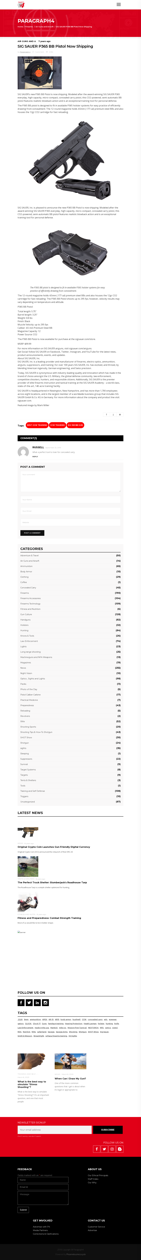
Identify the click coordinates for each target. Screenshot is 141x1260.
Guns (44, 1024)
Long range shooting (30, 652)
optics (108, 1028)
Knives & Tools (27, 636)
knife (116, 1024)
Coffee (23, 582)
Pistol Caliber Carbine (30, 694)
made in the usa (42, 1028)
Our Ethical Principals (98, 1175)
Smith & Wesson (25, 1036)
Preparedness (27, 705)
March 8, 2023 (23, 1077)
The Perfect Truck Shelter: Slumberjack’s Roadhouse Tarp (52, 882)
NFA (102, 1028)
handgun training (55, 1024)
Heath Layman (90, 1024)
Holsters (24, 625)
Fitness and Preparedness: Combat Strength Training (49, 918)
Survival (24, 764)
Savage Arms (61, 1032)
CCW (84, 1019)
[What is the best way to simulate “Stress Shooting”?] (33, 1061)
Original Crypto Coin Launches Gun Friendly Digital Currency (54, 847)
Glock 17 (36, 1024)
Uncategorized (27, 802)
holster (101, 1024)
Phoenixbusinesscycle (76, 1254)
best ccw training (37, 425)
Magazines (25, 662)
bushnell (76, 1019)
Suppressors (26, 759)
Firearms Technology (30, 603)
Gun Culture (26, 614)
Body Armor (26, 571)
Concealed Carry (28, 587)
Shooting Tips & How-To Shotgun (36, 732)
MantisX (54, 1028)
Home (20, 27)
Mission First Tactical (77, 1028)
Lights (23, 646)
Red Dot (26, 1032)
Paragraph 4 (25, 52)
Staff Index (93, 1179)
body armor (66, 1019)
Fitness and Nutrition (30, 609)
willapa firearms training (56, 1036)
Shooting (73, 1032)
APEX (44, 1019)
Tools (22, 785)
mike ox (62, 1028)
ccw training (57, 425)
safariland (41, 1032)
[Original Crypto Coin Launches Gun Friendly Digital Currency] (28, 831)
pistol (115, 1028)
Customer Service (96, 1227)
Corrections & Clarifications (46, 1234)
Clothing (24, 577)
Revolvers (25, 716)
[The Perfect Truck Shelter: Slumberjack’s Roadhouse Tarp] (28, 866)
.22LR (20, 1019)
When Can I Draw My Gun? (70, 1078)
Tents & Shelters (28, 780)
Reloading (25, 711)
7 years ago (44, 41)
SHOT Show (26, 737)
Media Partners (40, 1230)
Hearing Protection (73, 1024)
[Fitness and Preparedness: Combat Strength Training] (28, 902)
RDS (19, 1032)
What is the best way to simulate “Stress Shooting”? (32, 1084)
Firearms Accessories (30, 598)
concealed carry (95, 1019)
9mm (26, 1019)
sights (23, 748)
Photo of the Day (28, 689)
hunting (109, 1024)
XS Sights (73, 1036)
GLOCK (28, 1024)
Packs (23, 684)
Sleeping (24, 753)
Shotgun (24, 743)
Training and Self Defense (32, 791)
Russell (38, 447)
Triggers (24, 796)
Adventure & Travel (29, 555)
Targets (24, 775)
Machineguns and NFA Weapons (36, 657)
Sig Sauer (104, 1032)
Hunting (24, 630)
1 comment (39, 52)
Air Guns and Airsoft (44, 27)
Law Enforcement (29, 641)
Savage (51, 1032)
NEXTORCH (93, 1028)
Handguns (25, 620)
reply (35, 457)
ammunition (35, 1019)
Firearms (29, 27)
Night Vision (26, 673)
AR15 (57, 1019)
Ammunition (26, 566)
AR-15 (51, 1019)
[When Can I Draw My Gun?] (70, 1061)
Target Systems (28, 769)
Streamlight (38, 1036)
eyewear (112, 1019)
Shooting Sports (28, 727)
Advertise (92, 1230)
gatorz (21, 1024)
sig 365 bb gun (75, 425)
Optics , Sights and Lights (32, 678)
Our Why (92, 1182)
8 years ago (29, 843)
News (23, 668)
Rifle (22, 721)
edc (105, 1019)
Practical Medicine (29, 700)
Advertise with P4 (41, 1227)
